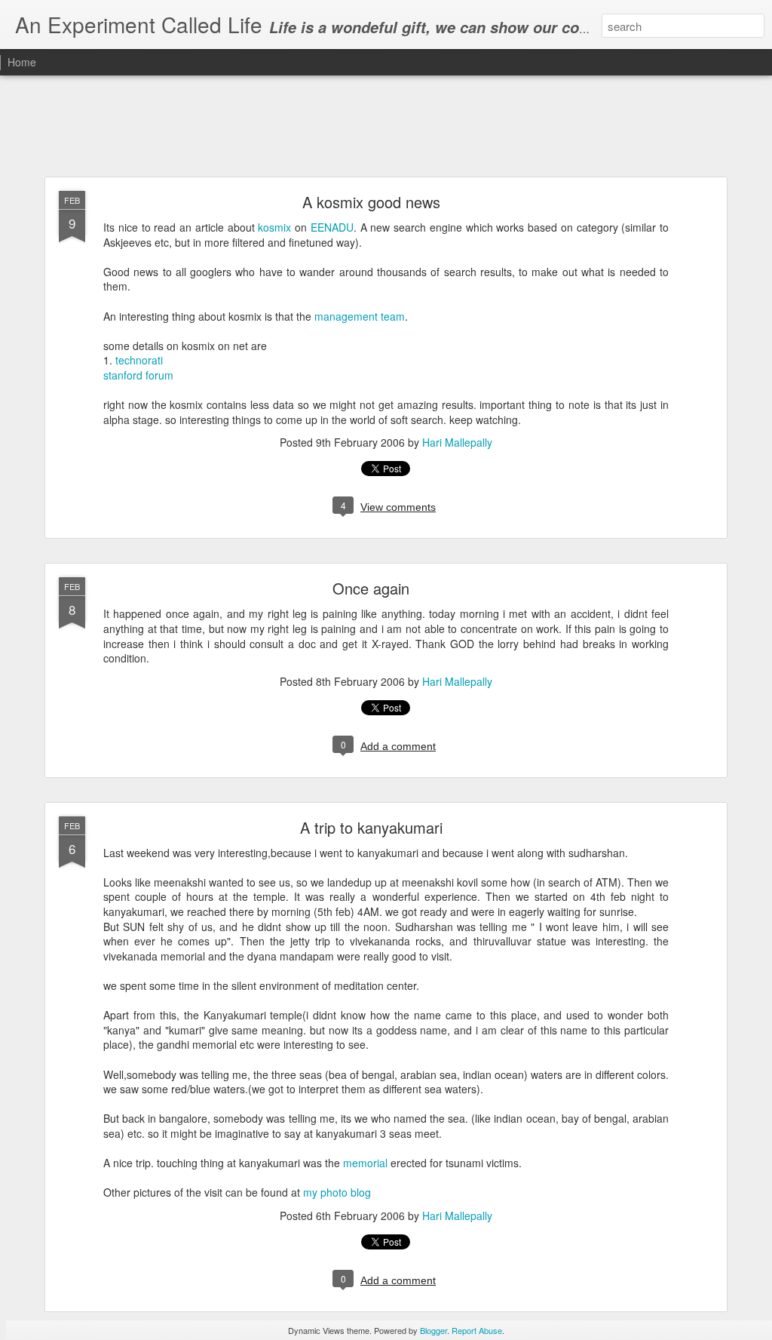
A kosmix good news (371, 202)
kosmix (274, 227)
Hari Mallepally (457, 442)
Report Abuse (477, 1330)
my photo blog (337, 1192)
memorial (365, 1162)
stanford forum (138, 375)
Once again (370, 588)
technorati (139, 359)
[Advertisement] (386, 127)
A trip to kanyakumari (371, 827)
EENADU (332, 227)
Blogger (433, 1330)
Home (22, 61)
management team (359, 316)
